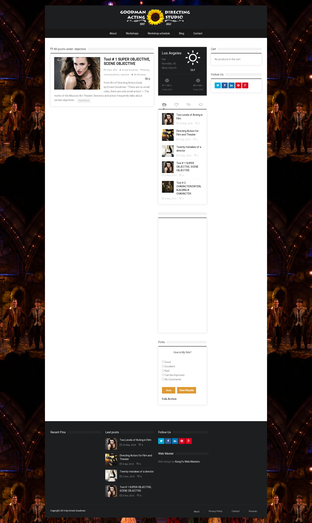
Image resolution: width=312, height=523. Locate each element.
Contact (197, 33)
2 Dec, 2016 (185, 155)
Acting (146, 70)
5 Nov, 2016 (112, 70)
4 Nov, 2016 (171, 198)
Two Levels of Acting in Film (135, 439)
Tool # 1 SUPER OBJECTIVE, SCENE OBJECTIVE (127, 61)
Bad (167, 370)
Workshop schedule (159, 33)
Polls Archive (169, 398)
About (113, 33)
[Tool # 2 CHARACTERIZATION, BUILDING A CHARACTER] (168, 187)
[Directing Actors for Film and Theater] (168, 135)
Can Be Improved (174, 375)
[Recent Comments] (188, 105)
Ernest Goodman (130, 70)
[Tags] (200, 105)
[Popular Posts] (176, 105)
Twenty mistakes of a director (137, 471)
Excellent (170, 366)
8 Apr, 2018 (184, 139)
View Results (186, 390)
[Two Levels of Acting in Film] (168, 119)
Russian (253, 511)
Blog (181, 33)
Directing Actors (111, 75)
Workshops (132, 33)
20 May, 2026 (186, 123)
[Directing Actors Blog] (155, 17)
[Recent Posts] (164, 105)
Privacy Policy (215, 511)
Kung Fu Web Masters (187, 461)
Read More (84, 100)
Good (168, 362)
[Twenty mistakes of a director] (168, 151)
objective (124, 75)
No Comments (173, 379)
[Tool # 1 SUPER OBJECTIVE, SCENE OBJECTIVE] (77, 73)
